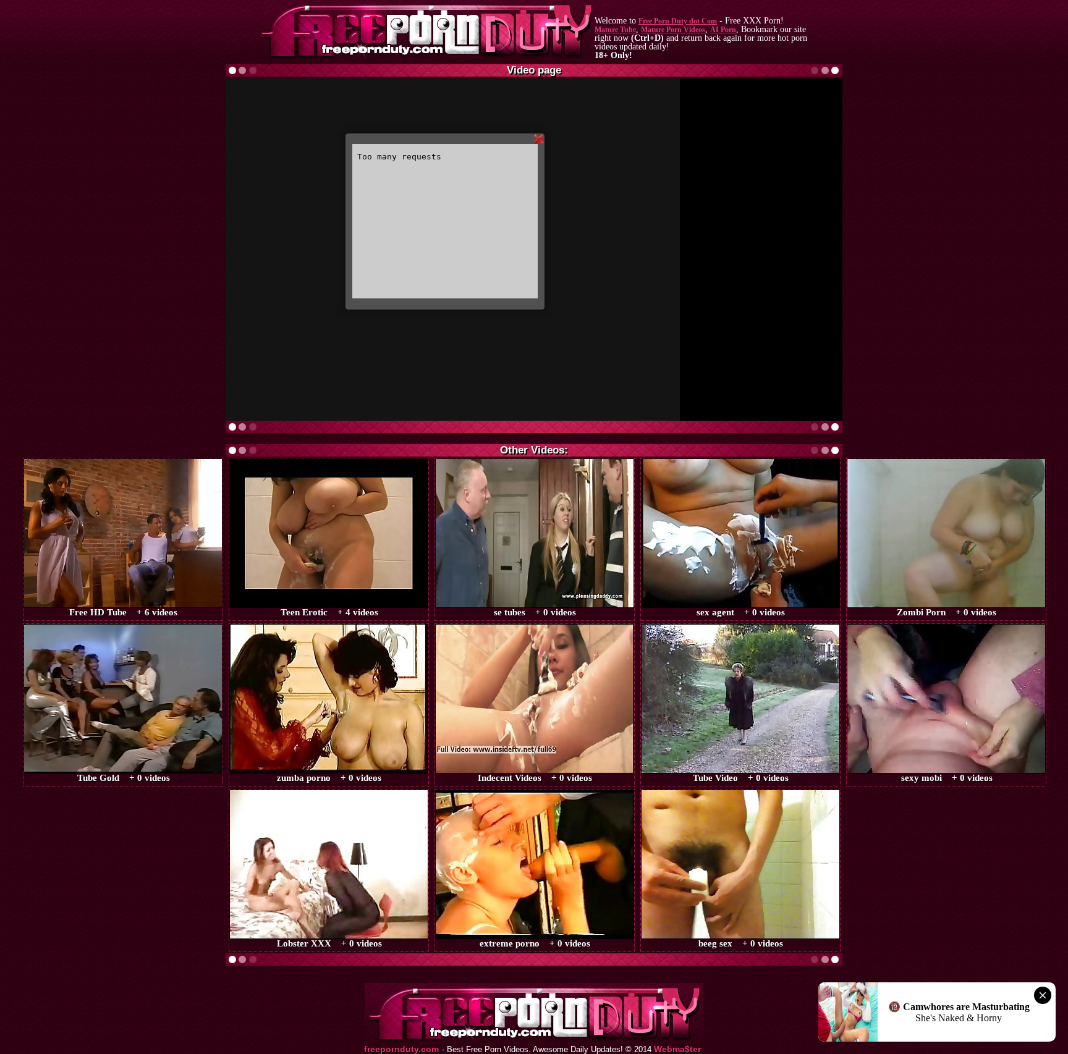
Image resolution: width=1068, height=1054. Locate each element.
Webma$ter (677, 1049)
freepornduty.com (401, 1049)
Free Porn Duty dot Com (677, 21)
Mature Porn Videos (673, 29)
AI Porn (723, 29)
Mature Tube (615, 29)
